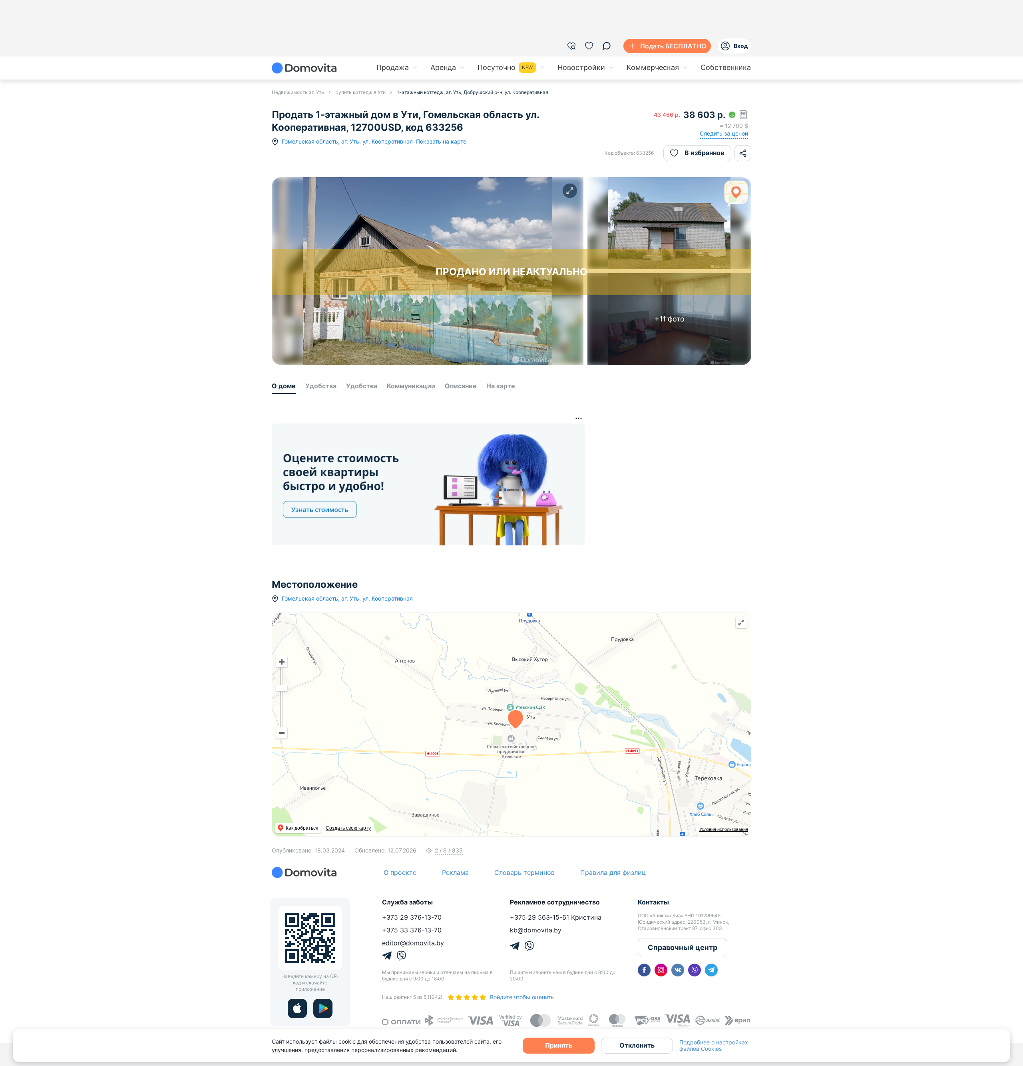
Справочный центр (682, 947)
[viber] (694, 970)
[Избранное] (589, 46)
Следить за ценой (724, 133)
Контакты (653, 902)
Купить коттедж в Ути (360, 92)
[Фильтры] (571, 46)
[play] (322, 1008)
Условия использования (723, 829)
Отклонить (637, 1045)
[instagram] (661, 970)
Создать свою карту (348, 828)
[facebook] (644, 970)
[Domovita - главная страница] (304, 68)
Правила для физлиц (613, 872)
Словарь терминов (524, 872)
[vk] (677, 970)
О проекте (400, 872)
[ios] (297, 1008)
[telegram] (711, 970)
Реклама (455, 872)
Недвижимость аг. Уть (298, 92)
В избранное (704, 153)
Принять (558, 1045)
